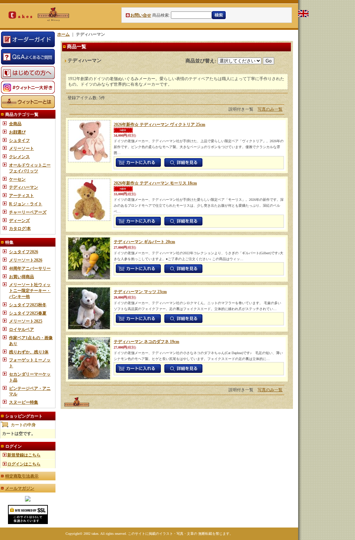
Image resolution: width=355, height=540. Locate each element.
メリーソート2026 (25, 260)
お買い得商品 (21, 276)
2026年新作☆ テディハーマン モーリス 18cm (155, 183)
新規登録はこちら (24, 455)
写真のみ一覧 (270, 109)
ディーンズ (19, 220)
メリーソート (21, 148)
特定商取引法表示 (21, 476)
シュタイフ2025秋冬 (27, 304)
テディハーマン (23, 187)
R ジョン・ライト (25, 204)
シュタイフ (19, 140)
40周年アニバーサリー (30, 268)
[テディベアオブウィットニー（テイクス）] (28, 500)
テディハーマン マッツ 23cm (140, 291)
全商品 (15, 123)
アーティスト (21, 195)
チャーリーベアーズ (27, 212)
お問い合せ (140, 15)
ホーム (63, 34)
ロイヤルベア (21, 329)
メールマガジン (19, 488)
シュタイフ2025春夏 (27, 313)
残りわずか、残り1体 (29, 352)
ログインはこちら (24, 464)
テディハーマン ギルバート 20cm (144, 241)
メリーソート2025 (25, 321)
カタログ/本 (20, 228)
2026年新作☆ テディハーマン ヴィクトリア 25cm (159, 124)
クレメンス (19, 156)
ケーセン (17, 179)
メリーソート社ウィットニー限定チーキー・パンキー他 (30, 290)
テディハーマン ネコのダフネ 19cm (146, 341)
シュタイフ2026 (23, 251)
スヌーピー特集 (23, 402)
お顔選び (17, 132)
